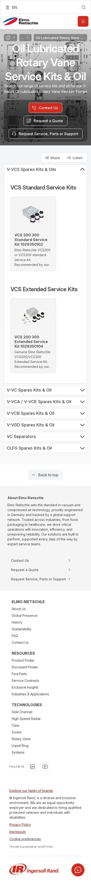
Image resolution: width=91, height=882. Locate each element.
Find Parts (19, 674)
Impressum (17, 832)
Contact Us (20, 642)
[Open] (83, 21)
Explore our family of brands (31, 791)
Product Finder (23, 660)
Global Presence (24, 615)
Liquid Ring (20, 746)
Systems (18, 752)
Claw (15, 725)
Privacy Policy (20, 824)
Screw (16, 732)
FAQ (15, 636)
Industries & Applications (30, 694)
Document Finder (25, 667)
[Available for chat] (77, 869)
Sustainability (22, 629)
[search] (83, 7)
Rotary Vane (21, 739)
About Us (19, 609)
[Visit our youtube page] (45, 766)
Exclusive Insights (25, 687)
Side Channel (22, 712)
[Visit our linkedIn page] (32, 766)
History (17, 622)
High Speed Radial (26, 719)
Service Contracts (25, 681)
